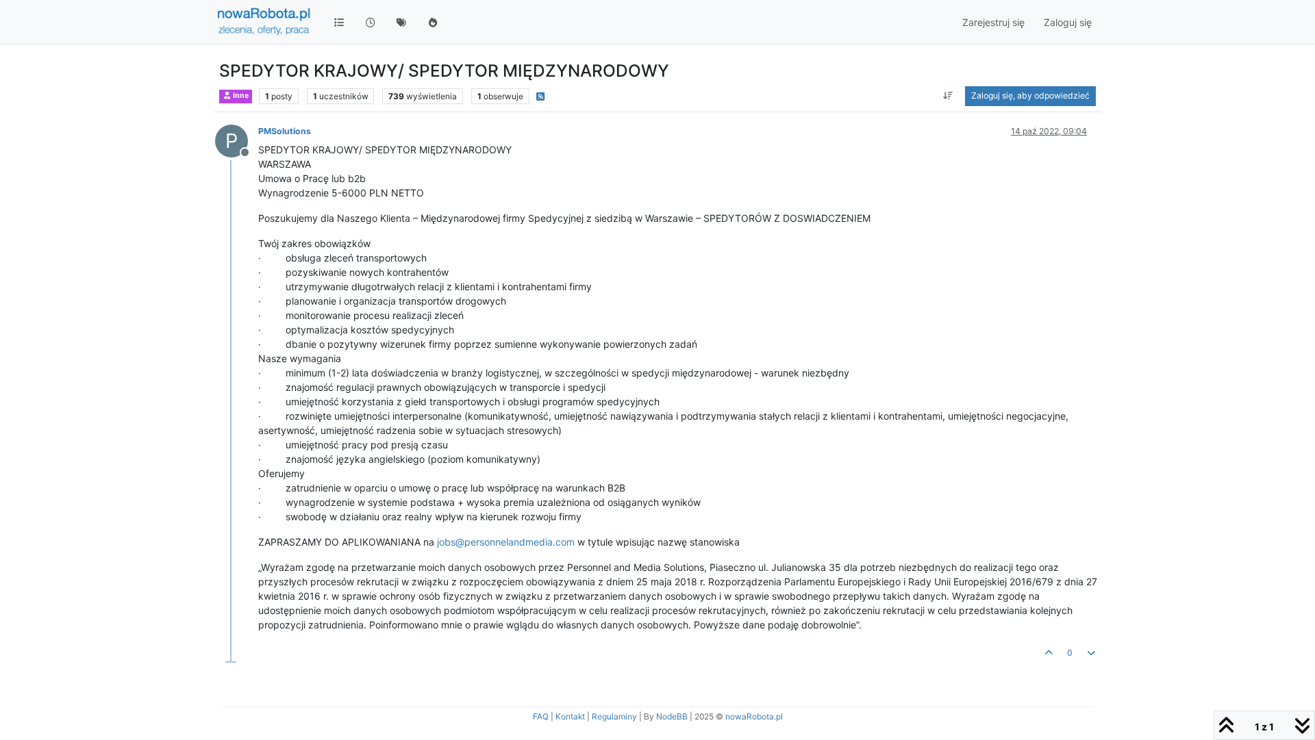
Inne (240, 95)
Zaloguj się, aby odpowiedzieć (1030, 95)
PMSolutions (284, 131)
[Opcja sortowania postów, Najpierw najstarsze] (948, 95)
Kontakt (570, 716)
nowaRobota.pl (754, 716)
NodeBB (672, 716)
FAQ (541, 716)
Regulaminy (614, 716)
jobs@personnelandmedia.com (506, 542)
